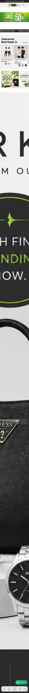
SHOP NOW (15, 421)
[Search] (23, 5)
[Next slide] (26, 56)
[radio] (6, 63)
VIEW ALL (25, 42)
